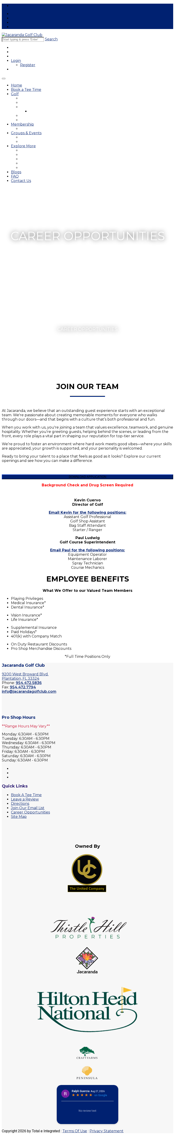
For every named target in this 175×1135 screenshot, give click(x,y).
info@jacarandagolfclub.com (29, 691)
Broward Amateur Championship (45, 159)
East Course (29, 98)
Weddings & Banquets (37, 142)
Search (51, 39)
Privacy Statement (107, 1131)
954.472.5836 (29, 683)
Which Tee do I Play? (36, 120)
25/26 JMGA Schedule (38, 128)
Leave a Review (25, 799)
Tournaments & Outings (38, 137)
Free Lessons (22, 6)
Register (27, 65)
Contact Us (21, 181)
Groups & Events (26, 133)
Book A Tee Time (26, 795)
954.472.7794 (23, 687)
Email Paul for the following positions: (87, 550)
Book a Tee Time (26, 89)
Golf (15, 94)
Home (16, 85)
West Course (30, 102)
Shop (24, 163)
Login (16, 60)
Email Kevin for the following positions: (87, 512)
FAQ (15, 176)
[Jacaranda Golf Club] (22, 35)
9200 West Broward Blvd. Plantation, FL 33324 (25, 676)
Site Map (19, 816)
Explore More (23, 146)
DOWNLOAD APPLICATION (87, 477)
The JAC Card (31, 150)
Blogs (16, 172)
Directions (20, 803)
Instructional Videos (45, 111)
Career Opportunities (36, 168)
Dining (25, 155)
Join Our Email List (27, 808)
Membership (22, 124)
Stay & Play (29, 115)
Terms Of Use (74, 1131)
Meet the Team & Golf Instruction (46, 107)
